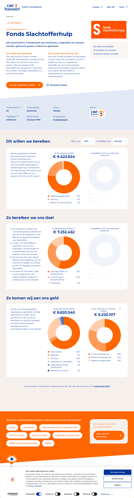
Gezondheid (28, 427)
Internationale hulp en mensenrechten (60, 427)
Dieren (12, 427)
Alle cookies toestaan (117, 472)
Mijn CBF (111, 7)
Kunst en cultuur (16, 435)
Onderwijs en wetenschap (67, 435)
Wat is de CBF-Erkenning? (103, 435)
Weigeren (117, 485)
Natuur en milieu (39, 435)
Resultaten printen (58, 85)
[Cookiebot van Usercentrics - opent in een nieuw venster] (12, 494)
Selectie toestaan (118, 479)
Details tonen (105, 494)
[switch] (58, 494)
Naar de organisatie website (22, 85)
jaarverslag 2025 (102, 386)
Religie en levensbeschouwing (23, 443)
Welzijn (48, 443)
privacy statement (35, 486)
